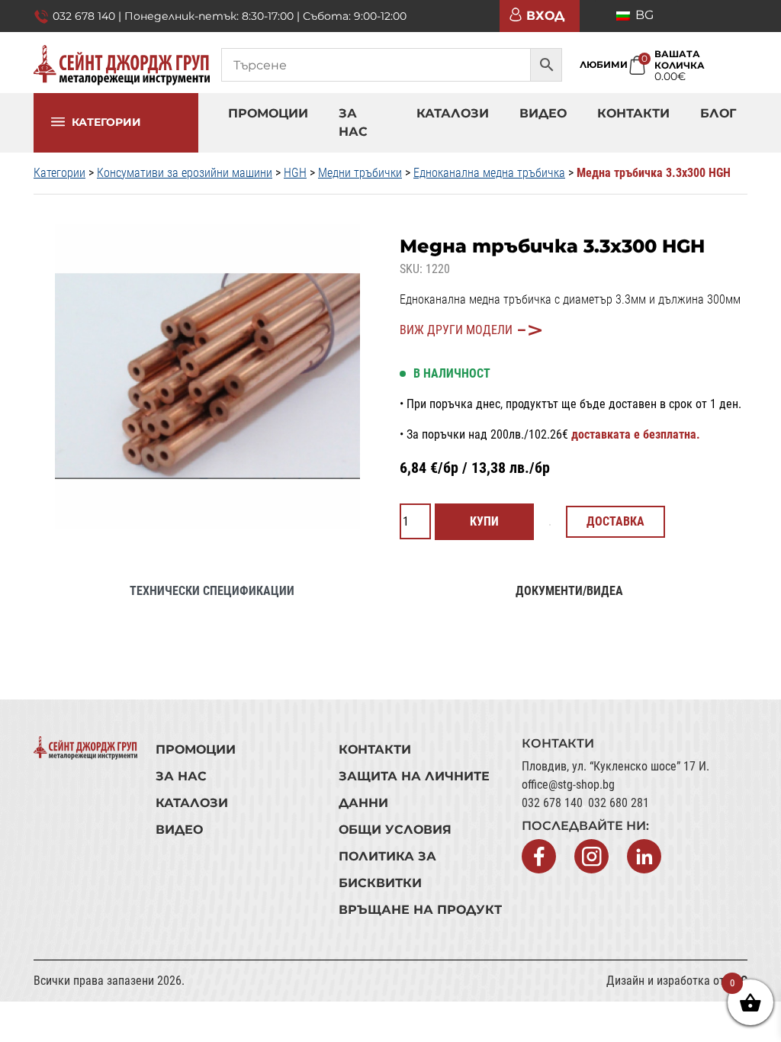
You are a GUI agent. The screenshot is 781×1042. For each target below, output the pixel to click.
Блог (718, 113)
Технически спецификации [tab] (212, 591)
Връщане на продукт (420, 909)
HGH (295, 173)
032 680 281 (618, 803)
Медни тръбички (360, 173)
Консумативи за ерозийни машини (184, 173)
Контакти (633, 113)
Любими (604, 64)
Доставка (615, 521)
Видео (543, 113)
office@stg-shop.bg (568, 784)
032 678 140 (552, 803)
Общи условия (395, 829)
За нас (353, 122)
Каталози (452, 113)
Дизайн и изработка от (676, 980)
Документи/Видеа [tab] (569, 591)
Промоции (268, 113)
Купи (484, 521)
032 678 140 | (88, 16)
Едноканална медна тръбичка (489, 173)
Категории (106, 131)
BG (643, 15)
